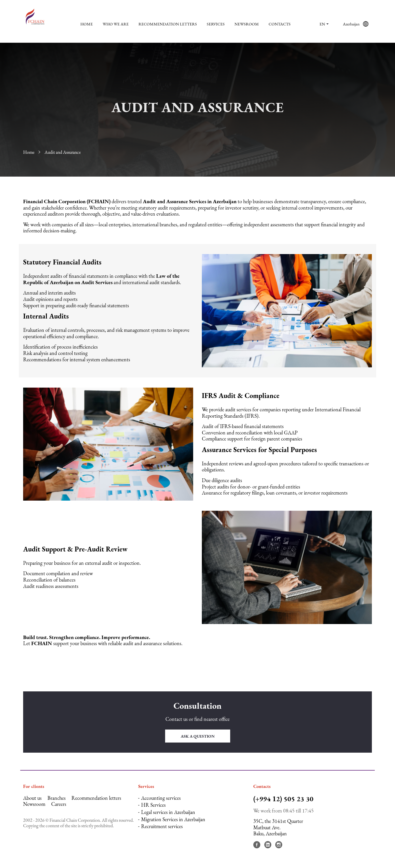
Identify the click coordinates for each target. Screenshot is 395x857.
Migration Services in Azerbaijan (173, 819)
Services (216, 24)
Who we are (116, 24)
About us (32, 798)
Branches (56, 798)
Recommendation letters (168, 24)
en (322, 24)
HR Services (153, 805)
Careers (58, 804)
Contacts (280, 24)
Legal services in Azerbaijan (168, 812)
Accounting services (161, 798)
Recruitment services (162, 826)
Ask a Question (198, 736)
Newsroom (247, 24)
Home (86, 24)
